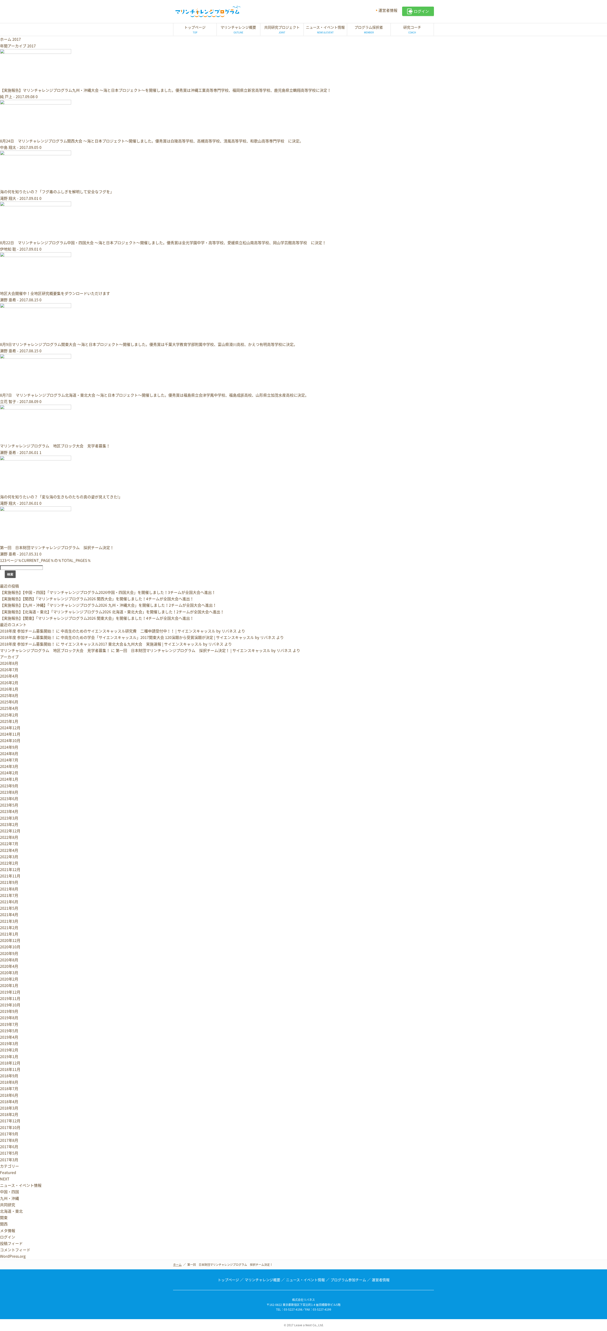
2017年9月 (9, 1134)
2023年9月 (9, 786)
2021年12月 (10, 869)
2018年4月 (9, 1101)
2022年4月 (9, 850)
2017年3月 (9, 1159)
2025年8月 (9, 695)
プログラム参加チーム (348, 1279)
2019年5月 (9, 1030)
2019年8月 (9, 1017)
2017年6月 (9, 1146)
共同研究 (7, 1204)
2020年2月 (9, 979)
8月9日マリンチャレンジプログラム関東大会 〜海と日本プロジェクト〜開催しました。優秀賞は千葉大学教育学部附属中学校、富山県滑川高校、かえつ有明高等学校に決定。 (148, 344)
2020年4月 (9, 966)
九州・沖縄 (9, 1198)
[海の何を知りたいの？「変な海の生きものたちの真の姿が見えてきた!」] (35, 490)
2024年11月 (10, 734)
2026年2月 (9, 682)
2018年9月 (9, 1076)
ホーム (5, 39)
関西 (4, 1224)
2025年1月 (9, 721)
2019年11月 (10, 998)
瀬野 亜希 (8, 300)
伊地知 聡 (8, 249)
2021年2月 (9, 927)
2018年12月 (10, 1063)
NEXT (4, 1179)
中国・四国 (9, 1191)
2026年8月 (9, 663)
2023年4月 (9, 811)
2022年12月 (10, 831)
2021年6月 (9, 901)
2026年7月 (9, 669)
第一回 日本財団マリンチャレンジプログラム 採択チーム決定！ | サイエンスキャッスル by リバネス (204, 650)
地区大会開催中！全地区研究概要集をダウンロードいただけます (55, 293)
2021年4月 (9, 914)
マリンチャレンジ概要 (262, 1279)
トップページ (228, 1279)
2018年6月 (9, 1095)
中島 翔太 (8, 147)
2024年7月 (9, 760)
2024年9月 (9, 747)
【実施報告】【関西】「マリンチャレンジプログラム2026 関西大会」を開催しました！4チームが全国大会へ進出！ (97, 598)
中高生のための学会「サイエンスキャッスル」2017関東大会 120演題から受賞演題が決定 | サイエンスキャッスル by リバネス (168, 637)
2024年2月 (9, 773)
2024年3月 (9, 766)
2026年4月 (9, 676)
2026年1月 (9, 689)
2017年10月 (10, 1127)
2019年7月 (9, 1024)
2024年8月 (9, 753)
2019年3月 (9, 1043)
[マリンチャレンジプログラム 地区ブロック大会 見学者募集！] (35, 439)
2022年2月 (9, 863)
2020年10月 (10, 947)
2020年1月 (9, 985)
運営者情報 (387, 10)
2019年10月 (10, 1005)
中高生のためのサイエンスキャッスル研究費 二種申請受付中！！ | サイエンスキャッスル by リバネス (149, 631)
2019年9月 (9, 1011)
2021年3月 (9, 921)
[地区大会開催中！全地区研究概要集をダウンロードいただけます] (35, 287)
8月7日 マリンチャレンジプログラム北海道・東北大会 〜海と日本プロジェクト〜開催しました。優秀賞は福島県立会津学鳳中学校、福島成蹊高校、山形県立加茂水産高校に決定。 (154, 395)
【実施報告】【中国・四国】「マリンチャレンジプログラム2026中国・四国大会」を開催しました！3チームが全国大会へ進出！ (108, 592)
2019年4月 (9, 1037)
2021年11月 (10, 876)
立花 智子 (8, 401)
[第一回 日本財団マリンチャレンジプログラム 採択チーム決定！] (35, 541)
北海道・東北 (11, 1211)
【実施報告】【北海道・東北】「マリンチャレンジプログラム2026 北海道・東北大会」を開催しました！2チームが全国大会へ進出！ (112, 612)
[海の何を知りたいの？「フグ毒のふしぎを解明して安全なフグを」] (35, 185)
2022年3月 (9, 856)
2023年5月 (9, 805)
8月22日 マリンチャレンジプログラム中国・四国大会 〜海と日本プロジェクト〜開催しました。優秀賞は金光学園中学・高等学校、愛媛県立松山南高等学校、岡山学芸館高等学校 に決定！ (163, 242)
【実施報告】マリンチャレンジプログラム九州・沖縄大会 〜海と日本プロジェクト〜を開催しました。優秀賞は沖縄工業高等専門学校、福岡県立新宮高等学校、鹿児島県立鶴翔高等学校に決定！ (165, 90)
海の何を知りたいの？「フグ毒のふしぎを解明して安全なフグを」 (57, 191)
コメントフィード (15, 1250)
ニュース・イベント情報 (20, 1185)
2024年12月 (10, 727)
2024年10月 (10, 740)
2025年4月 (9, 708)
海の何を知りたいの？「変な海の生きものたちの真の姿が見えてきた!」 (61, 497)
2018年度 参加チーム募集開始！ (27, 631)
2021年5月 (9, 908)
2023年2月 (9, 824)
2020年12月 (10, 940)
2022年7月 (9, 843)
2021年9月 (9, 882)
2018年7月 (9, 1088)
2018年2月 (9, 1114)
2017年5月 (9, 1153)
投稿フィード (11, 1243)
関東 (4, 1217)
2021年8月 (9, 889)
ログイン (7, 1237)
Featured (8, 1172)
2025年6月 (9, 702)
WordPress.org (13, 1256)
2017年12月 (10, 1121)
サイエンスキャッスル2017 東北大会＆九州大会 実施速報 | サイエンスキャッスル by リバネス (142, 644)
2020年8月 (9, 960)
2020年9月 (9, 953)
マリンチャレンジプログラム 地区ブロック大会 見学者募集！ (55, 446)
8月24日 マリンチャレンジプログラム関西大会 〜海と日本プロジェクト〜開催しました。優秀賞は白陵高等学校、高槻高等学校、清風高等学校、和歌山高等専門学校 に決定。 (151, 141)
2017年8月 (9, 1140)
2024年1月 (9, 779)
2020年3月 (9, 972)
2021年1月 (9, 934)
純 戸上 (6, 96)
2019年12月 (10, 992)
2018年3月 (9, 1108)
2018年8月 (9, 1082)
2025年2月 (9, 715)
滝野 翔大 (8, 198)
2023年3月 (9, 818)
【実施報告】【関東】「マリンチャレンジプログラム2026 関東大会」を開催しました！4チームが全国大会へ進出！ (97, 618)
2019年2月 (9, 1050)
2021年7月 (9, 895)
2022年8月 (9, 837)
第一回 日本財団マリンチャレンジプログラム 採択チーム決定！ (57, 547)
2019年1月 (9, 1056)
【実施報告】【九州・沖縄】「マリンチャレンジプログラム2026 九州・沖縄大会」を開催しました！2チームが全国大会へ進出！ (108, 605)
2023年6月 (9, 798)
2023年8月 (9, 792)
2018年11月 (10, 1069)
